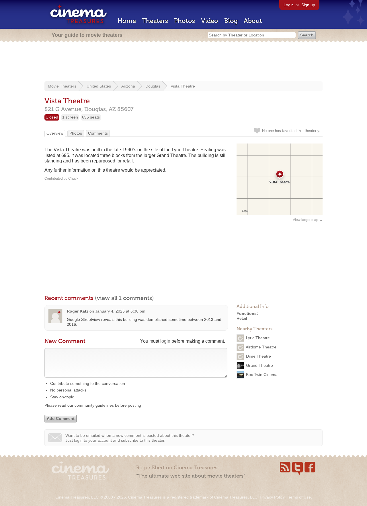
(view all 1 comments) (124, 297)
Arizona (128, 86)
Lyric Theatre (258, 337)
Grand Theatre (259, 365)
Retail (242, 318)
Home (127, 21)
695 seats (91, 117)
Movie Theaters (62, 86)
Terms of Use (299, 497)
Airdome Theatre (261, 346)
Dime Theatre (258, 356)
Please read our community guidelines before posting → (95, 405)
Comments (98, 133)
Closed (52, 117)
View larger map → (308, 220)
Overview (54, 133)
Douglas (152, 86)
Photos (184, 21)
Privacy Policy (272, 497)
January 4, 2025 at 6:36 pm (120, 311)
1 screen (70, 117)
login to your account (93, 440)
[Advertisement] (183, 62)
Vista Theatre (183, 86)
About (253, 21)
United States (99, 86)
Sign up (308, 5)
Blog (231, 21)
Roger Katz (77, 311)
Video (209, 21)
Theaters (155, 21)
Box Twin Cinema (262, 374)
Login (289, 5)
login (165, 341)
